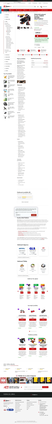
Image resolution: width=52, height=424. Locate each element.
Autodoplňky (8, 59)
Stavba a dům (8, 19)
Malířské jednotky (8, 41)
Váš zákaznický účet (18, 410)
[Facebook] (4, 408)
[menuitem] (6, 10)
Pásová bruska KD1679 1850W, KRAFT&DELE (29, 288)
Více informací (41, 25)
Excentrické (8, 32)
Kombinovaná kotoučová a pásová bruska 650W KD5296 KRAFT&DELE (22, 288)
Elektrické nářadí (7, 24)
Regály (6, 52)
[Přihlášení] (38, 6)
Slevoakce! (32, 0)
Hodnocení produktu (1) (27, 54)
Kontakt (16, 412)
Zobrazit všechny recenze (14, 365)
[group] (21, 291)
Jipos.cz (42, 238)
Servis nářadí (28, 406)
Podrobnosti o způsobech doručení (23, 257)
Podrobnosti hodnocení (45, 20)
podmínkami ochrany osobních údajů (37, 389)
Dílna (6, 21)
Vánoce (7, 61)
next (48, 317)
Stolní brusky (8, 34)
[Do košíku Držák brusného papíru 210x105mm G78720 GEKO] (32, 320)
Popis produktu (20, 54)
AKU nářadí (6, 23)
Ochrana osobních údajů (18, 409)
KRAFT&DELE (46, 60)
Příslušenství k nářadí (8, 51)
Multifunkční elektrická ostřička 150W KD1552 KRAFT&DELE (43, 288)
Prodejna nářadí (17, 403)
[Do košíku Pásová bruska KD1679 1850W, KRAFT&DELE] (22, 349)
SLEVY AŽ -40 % (25, 0)
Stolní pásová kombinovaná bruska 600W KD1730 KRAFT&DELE (36, 288)
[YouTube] (8, 408)
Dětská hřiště (8, 57)
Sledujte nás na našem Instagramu (27, 376)
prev (17, 317)
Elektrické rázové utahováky (10, 43)
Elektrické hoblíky (8, 45)
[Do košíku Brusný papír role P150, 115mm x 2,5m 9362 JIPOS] (43, 320)
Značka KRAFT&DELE (36, 54)
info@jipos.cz (34, 394)
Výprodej (7, 68)
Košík (27, 409)
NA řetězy (8, 33)
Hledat (35, 7)
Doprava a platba (43, 54)
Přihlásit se (45, 387)
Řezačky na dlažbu (8, 44)
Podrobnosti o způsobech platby (23, 275)
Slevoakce (7, 14)
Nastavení (18, 214)
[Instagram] (6, 408)
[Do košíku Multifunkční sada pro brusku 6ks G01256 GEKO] (22, 320)
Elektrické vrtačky (8, 25)
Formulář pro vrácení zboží (43, 410)
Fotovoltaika (8, 66)
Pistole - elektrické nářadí (9, 42)
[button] (22, 294)
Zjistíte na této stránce (43, 406)
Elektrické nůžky (8, 37)
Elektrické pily (8, 36)
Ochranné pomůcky (9, 63)
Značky (7, 70)
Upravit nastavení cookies (32, 421)
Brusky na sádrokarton (10, 27)
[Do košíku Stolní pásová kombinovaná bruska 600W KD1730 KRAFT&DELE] (32, 349)
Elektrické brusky (8, 26)
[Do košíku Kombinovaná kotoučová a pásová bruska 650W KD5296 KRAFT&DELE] (43, 349)
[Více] (44, 10)
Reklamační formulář (29, 403)
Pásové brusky (9, 31)
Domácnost (7, 54)
